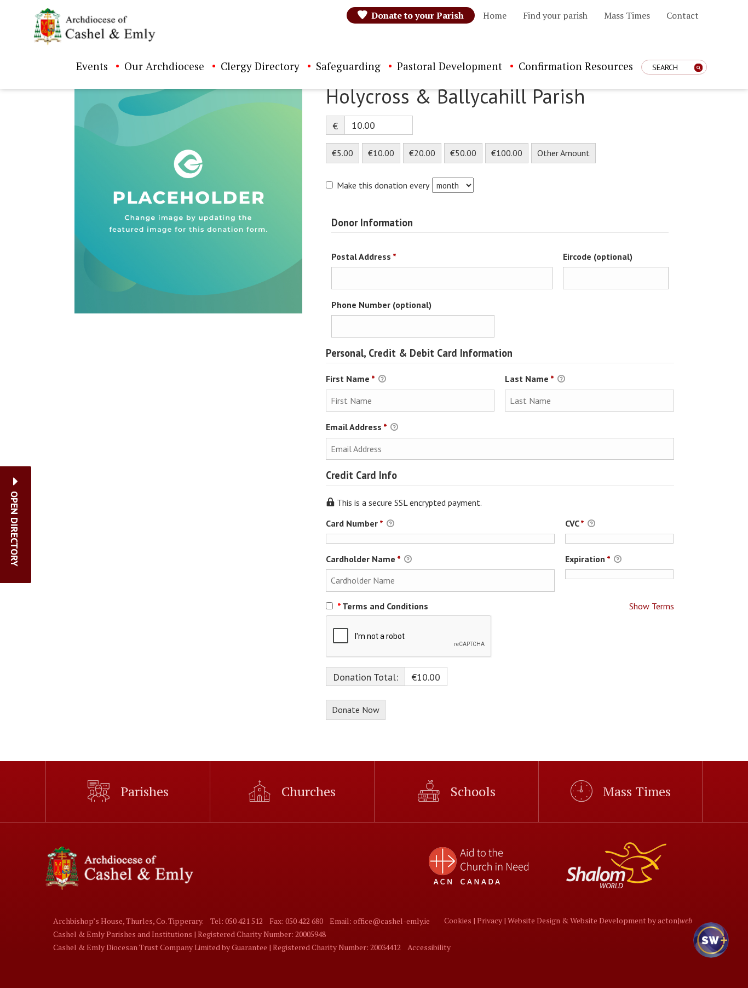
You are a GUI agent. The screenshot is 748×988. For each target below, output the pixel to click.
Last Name (529, 378)
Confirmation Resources (576, 66)
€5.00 (342, 152)
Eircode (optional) (597, 256)
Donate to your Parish (417, 15)
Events (92, 66)
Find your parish (555, 15)
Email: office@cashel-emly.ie (380, 921)
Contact (682, 15)
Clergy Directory (260, 66)
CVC (574, 523)
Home (495, 15)
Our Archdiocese (164, 66)
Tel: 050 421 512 (236, 921)
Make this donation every (384, 185)
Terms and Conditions (382, 606)
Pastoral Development (449, 66)
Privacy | (492, 920)
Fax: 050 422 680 (296, 921)
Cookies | (460, 920)
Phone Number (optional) (381, 304)
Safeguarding (348, 66)
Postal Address (380, 256)
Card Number (354, 523)
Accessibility (429, 947)
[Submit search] (698, 68)
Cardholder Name (363, 558)
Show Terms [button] (651, 606)
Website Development (608, 920)
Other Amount (563, 152)
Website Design (534, 920)
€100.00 (506, 152)
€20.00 (422, 152)
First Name (350, 378)
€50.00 (463, 152)
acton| (675, 920)
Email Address (356, 426)
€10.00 (381, 152)
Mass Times (627, 15)
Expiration (587, 558)
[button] (14, 529)
